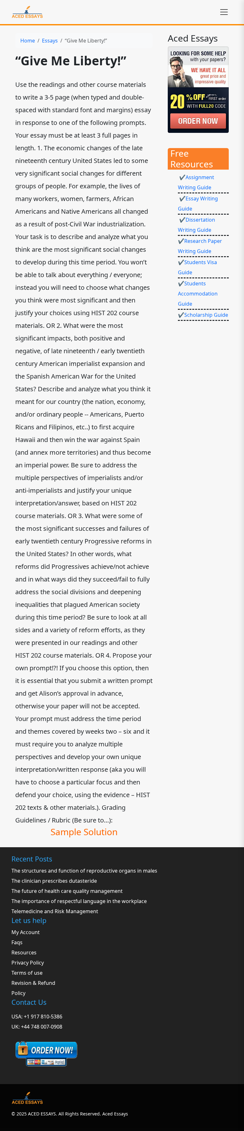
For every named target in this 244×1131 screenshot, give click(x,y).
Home (27, 40)
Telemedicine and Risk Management (54, 911)
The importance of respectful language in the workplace (79, 901)
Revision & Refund (33, 982)
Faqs (17, 942)
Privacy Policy (27, 962)
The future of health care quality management (67, 890)
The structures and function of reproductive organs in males (84, 870)
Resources (24, 952)
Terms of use (27, 972)
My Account (25, 932)
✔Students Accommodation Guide (198, 293)
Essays (50, 40)
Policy (18, 993)
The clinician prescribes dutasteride (54, 880)
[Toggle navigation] (224, 12)
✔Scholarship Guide (203, 314)
